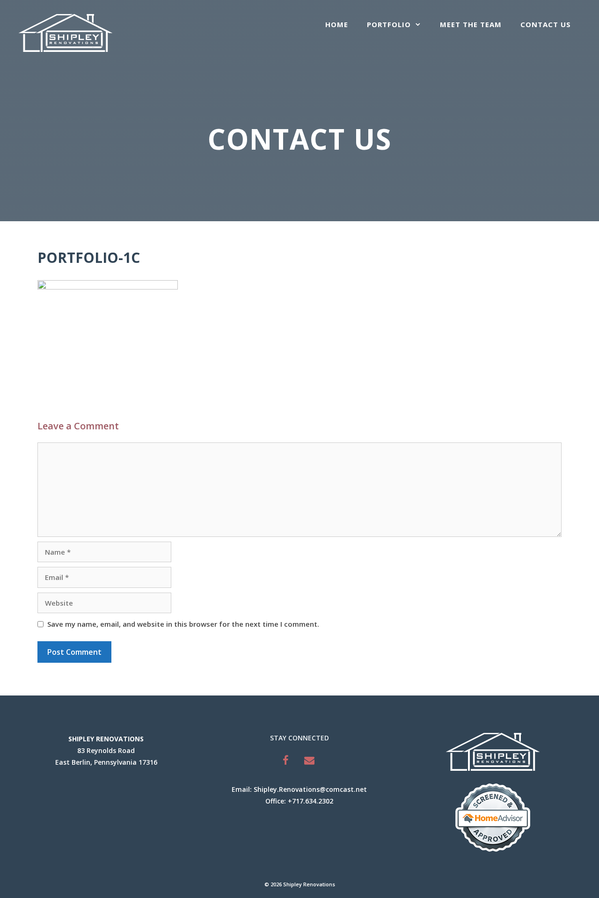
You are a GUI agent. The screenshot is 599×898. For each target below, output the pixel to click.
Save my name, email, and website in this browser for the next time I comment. (183, 624)
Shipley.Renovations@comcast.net (310, 789)
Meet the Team (471, 24)
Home (336, 24)
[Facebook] (286, 760)
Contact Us (545, 24)
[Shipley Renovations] (65, 32)
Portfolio (389, 24)
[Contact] (309, 760)
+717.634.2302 (310, 801)
